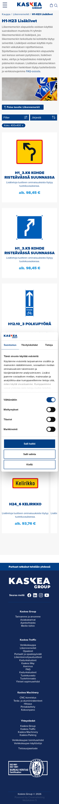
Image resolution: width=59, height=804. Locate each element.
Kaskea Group (28, 726)
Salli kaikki (29, 443)
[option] (25, 498)
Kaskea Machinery (28, 732)
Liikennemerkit (28, 648)
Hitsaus (28, 703)
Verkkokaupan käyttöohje (28, 743)
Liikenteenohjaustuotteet (28, 657)
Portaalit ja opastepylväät (28, 654)
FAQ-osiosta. (33, 71)
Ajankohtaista (27, 622)
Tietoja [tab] (49, 345)
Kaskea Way (27, 663)
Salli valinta (29, 454)
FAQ (28, 669)
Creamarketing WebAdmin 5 (33, 799)
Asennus (28, 666)
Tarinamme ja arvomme (28, 616)
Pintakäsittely (28, 706)
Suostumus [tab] (10, 345)
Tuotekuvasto (28, 675)
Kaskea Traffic (28, 729)
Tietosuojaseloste (28, 748)
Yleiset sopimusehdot (28, 681)
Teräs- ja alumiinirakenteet (28, 700)
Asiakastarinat (28, 619)
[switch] (50, 409)
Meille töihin (28, 625)
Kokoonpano (28, 709)
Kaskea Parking (28, 735)
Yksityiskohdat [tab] (29, 345)
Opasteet (28, 651)
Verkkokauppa (28, 645)
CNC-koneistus (28, 697)
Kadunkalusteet (28, 660)
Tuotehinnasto (28, 678)
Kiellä (29, 464)
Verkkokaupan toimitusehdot (28, 740)
